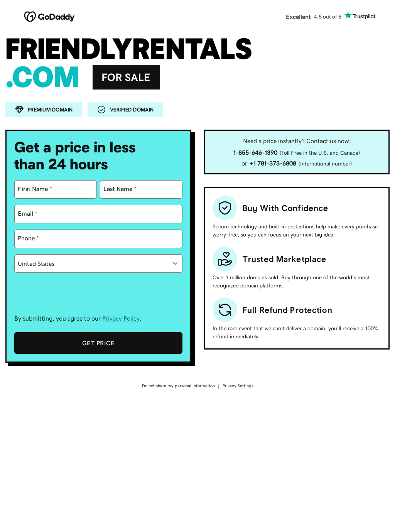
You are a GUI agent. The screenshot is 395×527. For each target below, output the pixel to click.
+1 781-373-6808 (273, 163)
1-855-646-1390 (255, 152)
